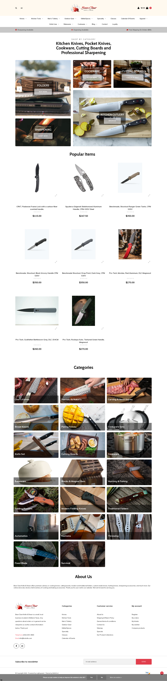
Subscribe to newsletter (26, 661)
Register (135, 614)
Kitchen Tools (36, 18)
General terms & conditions (106, 621)
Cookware (81, 24)
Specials (100, 631)
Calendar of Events (128, 18)
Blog (93, 24)
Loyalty (115, 24)
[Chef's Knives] (36, 390)
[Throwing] (129, 527)
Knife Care (53, 24)
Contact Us (101, 625)
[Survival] (82, 554)
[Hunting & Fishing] (129, 472)
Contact (105, 24)
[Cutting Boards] (82, 445)
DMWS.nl (55, 673)
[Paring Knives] (82, 417)
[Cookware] (129, 445)
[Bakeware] (36, 472)
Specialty (100, 18)
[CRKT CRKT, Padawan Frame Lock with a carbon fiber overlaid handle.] (37, 178)
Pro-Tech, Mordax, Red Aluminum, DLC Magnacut (130, 273)
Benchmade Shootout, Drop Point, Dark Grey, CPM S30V (83, 274)
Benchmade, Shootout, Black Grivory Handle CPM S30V (37, 274)
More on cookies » (116, 677)
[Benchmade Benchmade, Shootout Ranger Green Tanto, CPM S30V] (130, 178)
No (102, 677)
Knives (22, 18)
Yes (91, 677)
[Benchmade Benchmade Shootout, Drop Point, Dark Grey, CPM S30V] (83, 244)
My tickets (135, 621)
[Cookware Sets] (129, 417)
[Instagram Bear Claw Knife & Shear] (22, 645)
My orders (135, 618)
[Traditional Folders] (129, 499)
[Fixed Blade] (36, 554)
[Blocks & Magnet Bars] (82, 472)
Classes (113, 18)
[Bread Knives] (36, 417)
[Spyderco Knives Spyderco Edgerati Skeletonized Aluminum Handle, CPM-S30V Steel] (83, 178)
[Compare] (21, 8)
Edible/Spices (85, 18)
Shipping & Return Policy (105, 618)
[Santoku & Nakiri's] (82, 390)
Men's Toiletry (53, 18)
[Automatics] (36, 527)
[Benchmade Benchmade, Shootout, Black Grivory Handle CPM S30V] (37, 244)
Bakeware (67, 24)
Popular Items (82, 154)
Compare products (138, 628)
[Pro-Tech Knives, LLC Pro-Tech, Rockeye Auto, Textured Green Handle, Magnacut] (83, 311)
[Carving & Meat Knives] (129, 390)
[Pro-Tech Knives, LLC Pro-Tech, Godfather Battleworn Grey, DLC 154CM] (37, 311)
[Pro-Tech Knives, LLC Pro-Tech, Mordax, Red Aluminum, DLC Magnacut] (130, 244)
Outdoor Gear (69, 18)
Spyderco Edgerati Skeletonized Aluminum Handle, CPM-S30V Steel (83, 207)
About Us (100, 614)
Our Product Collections (105, 635)
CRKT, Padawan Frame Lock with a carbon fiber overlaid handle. (36, 207)
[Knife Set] (36, 445)
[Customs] (82, 527)
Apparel (142, 18)
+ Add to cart (36, 224)
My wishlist (135, 625)
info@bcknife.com (25, 638)
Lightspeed (40, 673)
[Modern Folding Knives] (82, 499)
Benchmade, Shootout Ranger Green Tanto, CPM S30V (130, 207)
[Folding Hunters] (36, 499)
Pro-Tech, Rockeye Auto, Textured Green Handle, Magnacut (83, 340)
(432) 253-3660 (28, 635)
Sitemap (100, 628)
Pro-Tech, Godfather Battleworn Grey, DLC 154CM (37, 339)
